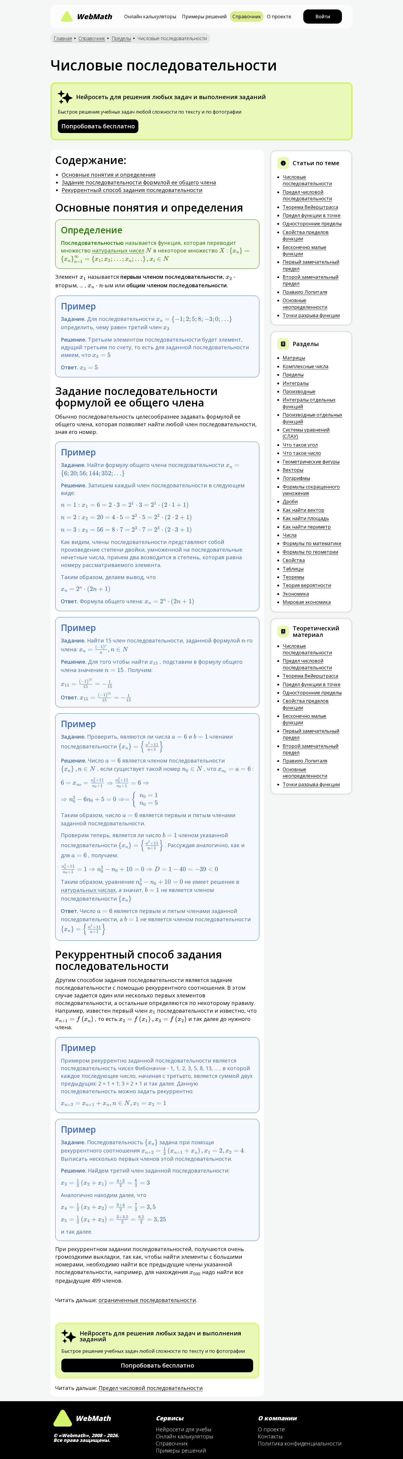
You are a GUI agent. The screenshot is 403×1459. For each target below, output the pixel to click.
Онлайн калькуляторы (150, 16)
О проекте (279, 16)
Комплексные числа (305, 366)
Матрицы (294, 358)
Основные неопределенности (305, 303)
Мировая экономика (307, 602)
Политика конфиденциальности (300, 1443)
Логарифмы (296, 478)
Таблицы (293, 568)
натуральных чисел (118, 250)
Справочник (246, 16)
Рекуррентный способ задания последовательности (132, 190)
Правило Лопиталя (305, 292)
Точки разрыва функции (311, 315)
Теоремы (293, 577)
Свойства (294, 560)
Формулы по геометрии (310, 552)
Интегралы (296, 383)
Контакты (270, 1436)
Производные (299, 391)
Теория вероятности (307, 585)
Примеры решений (204, 16)
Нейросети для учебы (184, 1429)
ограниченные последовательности (147, 1300)
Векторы (293, 470)
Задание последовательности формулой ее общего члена (139, 182)
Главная (63, 38)
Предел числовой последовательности (151, 1387)
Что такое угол (300, 445)
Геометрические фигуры (311, 461)
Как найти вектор (303, 510)
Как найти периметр (307, 527)
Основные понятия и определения (108, 174)
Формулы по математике (312, 543)
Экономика (296, 594)
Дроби (290, 501)
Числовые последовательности (307, 180)
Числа (289, 535)
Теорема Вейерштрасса (310, 207)
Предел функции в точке (311, 215)
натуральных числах (88, 890)
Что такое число (302, 453)
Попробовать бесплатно (98, 126)
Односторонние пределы (312, 223)
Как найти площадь (306, 518)
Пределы (121, 38)
